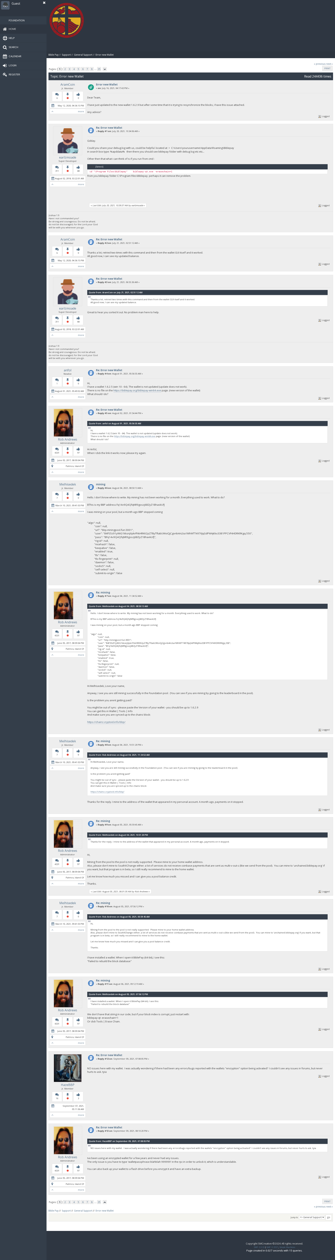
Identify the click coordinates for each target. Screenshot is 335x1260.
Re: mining (103, 592)
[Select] (99, 166)
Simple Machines (287, 1247)
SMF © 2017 (272, 1247)
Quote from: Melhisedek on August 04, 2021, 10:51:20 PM (118, 834)
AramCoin (67, 84)
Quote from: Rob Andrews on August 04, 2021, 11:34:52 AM (119, 754)
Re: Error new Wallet (109, 127)
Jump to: (294, 1217)
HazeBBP (67, 1085)
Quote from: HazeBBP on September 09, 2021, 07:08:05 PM (119, 1141)
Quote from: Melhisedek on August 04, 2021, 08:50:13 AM (118, 606)
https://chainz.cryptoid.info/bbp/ (106, 722)
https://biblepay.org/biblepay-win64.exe (137, 390)
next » (329, 64)
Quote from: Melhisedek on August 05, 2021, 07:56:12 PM (118, 994)
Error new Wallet (107, 84)
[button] (44, 2)
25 (99, 69)
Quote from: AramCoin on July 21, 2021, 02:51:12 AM (115, 292)
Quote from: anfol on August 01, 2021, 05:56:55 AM (115, 423)
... (95, 69)
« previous (320, 64)
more (81, 111)
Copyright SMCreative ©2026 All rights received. (274, 1243)
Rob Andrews (67, 439)
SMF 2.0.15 (259, 1247)
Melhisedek (67, 484)
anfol (67, 370)
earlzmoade (67, 157)
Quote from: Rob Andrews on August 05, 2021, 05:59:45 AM (119, 916)
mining (100, 484)
